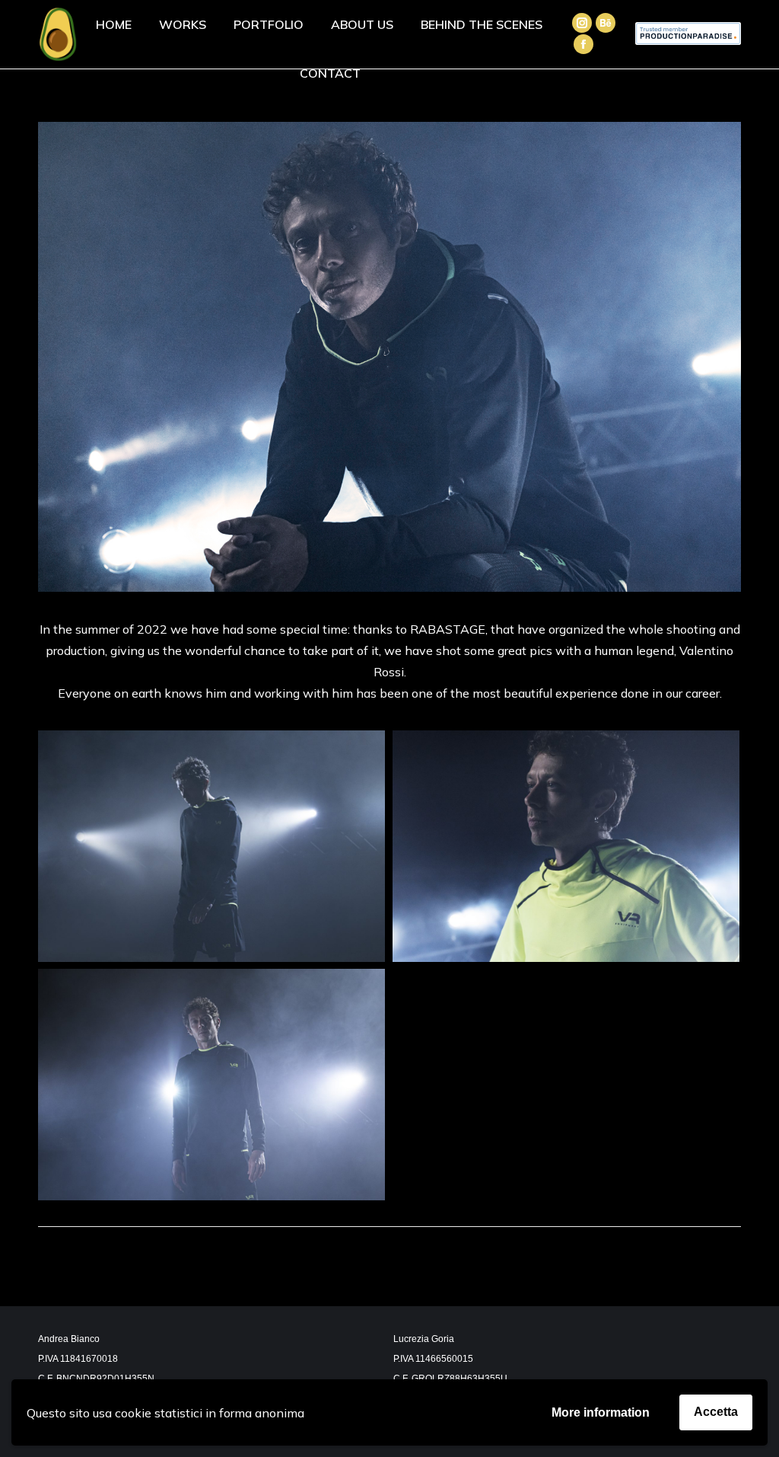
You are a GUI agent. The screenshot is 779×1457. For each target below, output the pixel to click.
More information (601, 1412)
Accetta (716, 1411)
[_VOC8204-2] (211, 1084)
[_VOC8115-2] (211, 846)
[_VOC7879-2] (566, 846)
